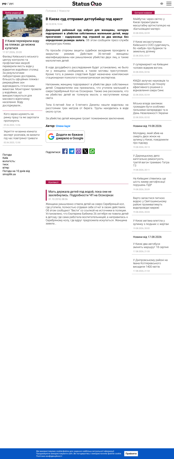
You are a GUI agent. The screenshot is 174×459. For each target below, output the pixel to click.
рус (11, 3)
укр (4, 3)
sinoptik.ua (9, 174)
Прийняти (131, 453)
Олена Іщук (63, 126)
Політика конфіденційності (49, 456)
